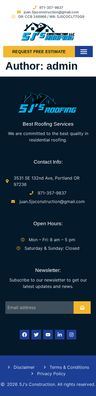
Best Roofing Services (48, 124)
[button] (83, 51)
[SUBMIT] (82, 307)
